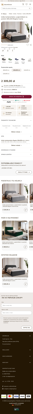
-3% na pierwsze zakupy (12, 298)
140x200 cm (27, 70)
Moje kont (5, 362)
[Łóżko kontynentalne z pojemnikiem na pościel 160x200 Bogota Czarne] (15, 267)
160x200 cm (16, 70)
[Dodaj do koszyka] (25, 210)
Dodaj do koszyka (15, 96)
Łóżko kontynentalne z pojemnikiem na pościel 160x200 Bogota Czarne (15, 280)
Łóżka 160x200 (27, 14)
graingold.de (17, 404)
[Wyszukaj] (29, 8)
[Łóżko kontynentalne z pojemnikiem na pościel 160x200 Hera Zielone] (15, 230)
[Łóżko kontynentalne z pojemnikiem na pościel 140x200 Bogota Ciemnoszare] (15, 193)
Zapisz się (26, 327)
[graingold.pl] (6, 4)
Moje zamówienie (7, 356)
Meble (10, 14)
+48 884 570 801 (6, 168)
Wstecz (5, 14)
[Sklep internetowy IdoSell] (16, 409)
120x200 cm (6, 73)
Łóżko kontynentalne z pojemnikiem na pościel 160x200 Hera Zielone (14, 242)
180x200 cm (6, 70)
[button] (29, 60)
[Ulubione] (26, 4)
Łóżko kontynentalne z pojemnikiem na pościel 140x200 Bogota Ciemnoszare (15, 205)
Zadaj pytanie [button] (23, 172)
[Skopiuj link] (31, 45)
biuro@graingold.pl (10, 376)
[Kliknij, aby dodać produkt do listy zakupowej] (28, 45)
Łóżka (14, 14)
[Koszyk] (23, 4)
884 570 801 (7, 373)
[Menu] (30, 4)
